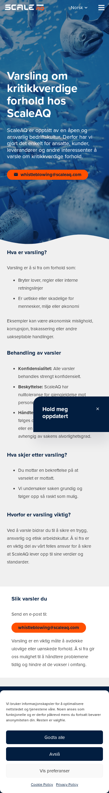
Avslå (54, 754)
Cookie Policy (42, 784)
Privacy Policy (67, 784)
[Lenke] (24, 8)
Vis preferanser (55, 771)
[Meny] (101, 7)
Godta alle (55, 737)
